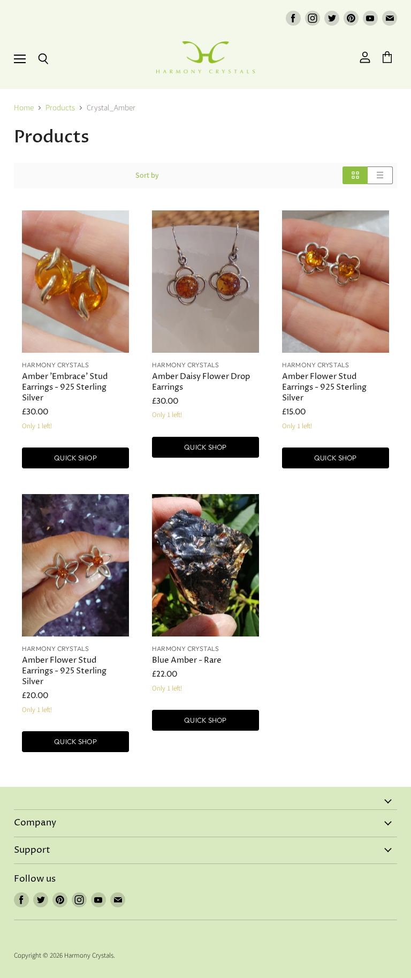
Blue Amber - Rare (187, 660)
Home (24, 107)
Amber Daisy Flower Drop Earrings (201, 382)
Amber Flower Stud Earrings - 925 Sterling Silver (324, 387)
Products (60, 107)
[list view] (380, 175)
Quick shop (75, 457)
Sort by (147, 175)
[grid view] (355, 175)
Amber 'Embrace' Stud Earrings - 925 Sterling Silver (65, 387)
